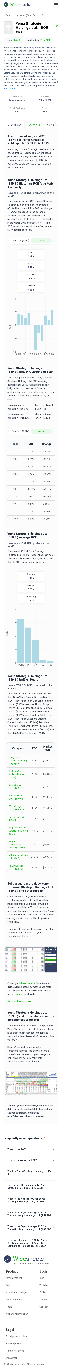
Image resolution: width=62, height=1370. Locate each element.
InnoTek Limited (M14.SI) (16, 818)
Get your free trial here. (19, 1001)
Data (8, 1285)
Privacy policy (13, 1343)
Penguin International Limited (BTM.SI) (17, 844)
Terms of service (15, 1350)
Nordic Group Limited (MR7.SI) (16, 786)
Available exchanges (17, 1292)
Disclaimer (11, 1358)
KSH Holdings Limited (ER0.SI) (16, 808)
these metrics (27, 983)
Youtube (43, 1285)
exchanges (18, 994)
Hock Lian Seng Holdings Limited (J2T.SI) (17, 774)
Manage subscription (17, 1314)
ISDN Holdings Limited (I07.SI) (16, 797)
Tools (9, 1306)
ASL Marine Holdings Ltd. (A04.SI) (18, 857)
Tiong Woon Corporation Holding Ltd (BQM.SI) (18, 760)
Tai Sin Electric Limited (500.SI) (16, 867)
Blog (41, 1278)
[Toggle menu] (56, 4)
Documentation (14, 1278)
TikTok (43, 1292)
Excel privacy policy (16, 1336)
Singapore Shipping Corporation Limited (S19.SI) (18, 830)
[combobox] (31, 15)
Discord (43, 1299)
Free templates (14, 1299)
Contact (43, 1306)
